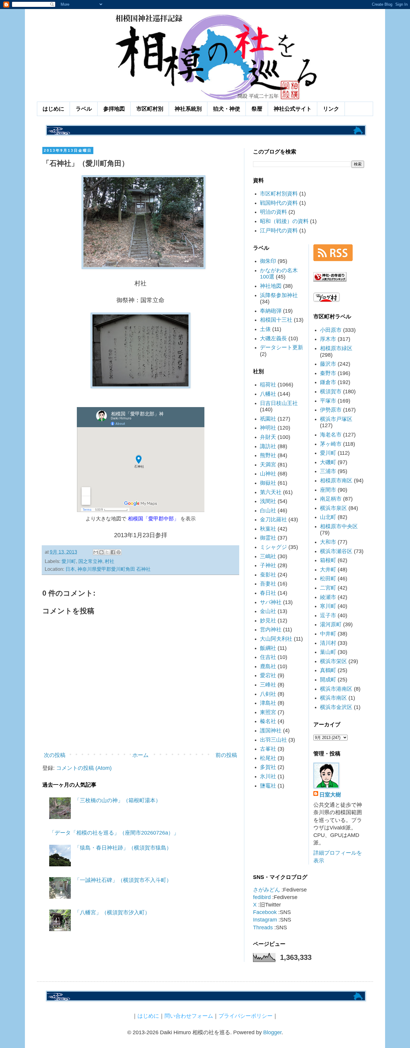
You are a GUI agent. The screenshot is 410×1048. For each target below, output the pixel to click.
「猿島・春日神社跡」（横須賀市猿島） (123, 848)
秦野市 (328, 373)
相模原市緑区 (336, 348)
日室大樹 (330, 795)
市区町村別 (149, 109)
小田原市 (331, 330)
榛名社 (268, 721)
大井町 (328, 570)
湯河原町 (331, 624)
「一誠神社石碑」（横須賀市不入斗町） (123, 880)
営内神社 (271, 630)
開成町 (328, 680)
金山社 (268, 611)
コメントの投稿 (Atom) (84, 768)
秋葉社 (268, 529)
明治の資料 (273, 212)
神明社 (268, 428)
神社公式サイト (293, 109)
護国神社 (271, 731)
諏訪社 (268, 446)
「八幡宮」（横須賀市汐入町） (112, 913)
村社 (109, 561)
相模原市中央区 (339, 526)
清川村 (328, 643)
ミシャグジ (273, 547)
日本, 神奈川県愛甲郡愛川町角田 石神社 (108, 569)
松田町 (328, 579)
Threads (263, 927)
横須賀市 (331, 391)
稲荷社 (268, 385)
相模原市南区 (336, 481)
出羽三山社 (273, 740)
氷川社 (268, 776)
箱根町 (328, 560)
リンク (331, 109)
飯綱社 (268, 648)
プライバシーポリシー (246, 1016)
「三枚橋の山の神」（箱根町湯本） (117, 800)
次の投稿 (54, 755)
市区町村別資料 (279, 194)
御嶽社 (268, 483)
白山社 (268, 511)
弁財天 (268, 437)
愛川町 (69, 561)
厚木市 (328, 339)
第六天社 (271, 492)
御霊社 (268, 538)
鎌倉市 (328, 382)
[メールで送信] (96, 552)
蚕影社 (268, 575)
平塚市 (328, 401)
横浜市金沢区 (336, 707)
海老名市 (331, 435)
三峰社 (268, 685)
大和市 (328, 542)
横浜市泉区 (333, 508)
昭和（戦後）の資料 (284, 221)
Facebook (265, 912)
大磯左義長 (273, 338)
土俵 (265, 329)
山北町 (328, 517)
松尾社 (268, 758)
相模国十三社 (276, 320)
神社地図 (271, 286)
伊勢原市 (331, 410)
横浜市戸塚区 (336, 419)
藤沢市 (328, 364)
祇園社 (268, 419)
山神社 (268, 474)
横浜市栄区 (333, 661)
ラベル (84, 109)
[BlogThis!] (101, 552)
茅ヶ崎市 (331, 444)
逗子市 (328, 615)
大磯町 (328, 462)
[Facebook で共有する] (113, 552)
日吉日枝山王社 (279, 403)
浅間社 (268, 501)
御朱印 (268, 261)
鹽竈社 (268, 786)
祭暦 (257, 109)
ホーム (140, 755)
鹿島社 (268, 666)
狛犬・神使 (226, 109)
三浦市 (328, 471)
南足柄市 (331, 499)
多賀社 (268, 767)
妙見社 (268, 621)
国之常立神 (90, 561)
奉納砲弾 (271, 311)
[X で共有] (107, 552)
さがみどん (266, 890)
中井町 (328, 634)
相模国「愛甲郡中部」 (153, 518)
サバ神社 (271, 602)
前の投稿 (226, 755)
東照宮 (268, 712)
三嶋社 (268, 556)
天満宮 (268, 465)
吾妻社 (268, 584)
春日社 (268, 593)
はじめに (53, 109)
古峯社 (268, 749)
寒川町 (328, 606)
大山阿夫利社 (276, 639)
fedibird (262, 897)
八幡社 (268, 394)
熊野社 (268, 455)
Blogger (272, 1032)
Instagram (265, 920)
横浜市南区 (333, 698)
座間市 (328, 490)
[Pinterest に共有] (119, 552)
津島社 (268, 703)
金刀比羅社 (273, 520)
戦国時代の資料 (279, 203)
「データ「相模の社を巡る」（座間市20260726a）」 (114, 833)
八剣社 (268, 694)
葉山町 (328, 652)
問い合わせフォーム (188, 1016)
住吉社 (268, 657)
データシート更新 (281, 347)
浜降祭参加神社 (279, 295)
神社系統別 (188, 109)
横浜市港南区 (336, 689)
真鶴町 (328, 670)
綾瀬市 (328, 597)
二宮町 (328, 588)
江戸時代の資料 (279, 231)
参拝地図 (114, 109)
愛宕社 (268, 675)
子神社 (268, 565)
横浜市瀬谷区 (336, 551)
